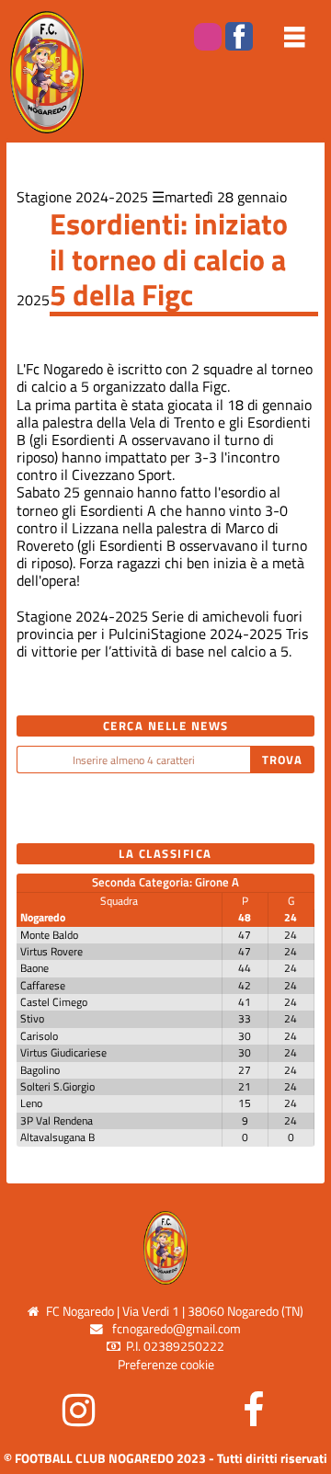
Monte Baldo (49, 934)
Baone (34, 968)
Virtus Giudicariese (63, 1052)
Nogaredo (42, 917)
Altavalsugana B (57, 1137)
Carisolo (39, 1036)
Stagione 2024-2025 (82, 197)
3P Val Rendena (56, 1120)
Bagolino (40, 1070)
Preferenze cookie (166, 1364)
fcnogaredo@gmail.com (176, 1329)
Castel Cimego (53, 1002)
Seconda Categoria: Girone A (165, 882)
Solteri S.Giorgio (57, 1086)
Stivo (32, 1018)
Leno (31, 1103)
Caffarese (42, 985)
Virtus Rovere (51, 951)
